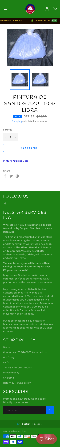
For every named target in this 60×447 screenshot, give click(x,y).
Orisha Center (42, 20)
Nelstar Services (18, 431)
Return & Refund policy (17, 382)
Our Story (8, 357)
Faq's (6, 362)
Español (38, 424)
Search (7, 347)
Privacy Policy (11, 372)
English (26, 424)
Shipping (17, 121)
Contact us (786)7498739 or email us (25, 352)
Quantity (7, 130)
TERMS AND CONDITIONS (17, 367)
